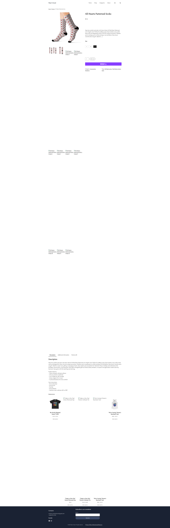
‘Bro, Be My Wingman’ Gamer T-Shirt (55, 413)
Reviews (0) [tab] (74, 355)
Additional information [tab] (63, 355)
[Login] (115, 3)
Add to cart (92, 58)
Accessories (93, 69)
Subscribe (88, 518)
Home (49, 9)
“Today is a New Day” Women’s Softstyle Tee (85, 499)
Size (86, 41)
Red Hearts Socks (116, 69)
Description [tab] (52, 355)
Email (77, 512)
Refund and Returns (97, 524)
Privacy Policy (88, 524)
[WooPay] (103, 64)
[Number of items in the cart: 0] (120, 3)
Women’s (87, 70)
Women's (53, 9)
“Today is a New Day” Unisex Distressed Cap (70, 499)
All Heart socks (108, 69)
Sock (103, 70)
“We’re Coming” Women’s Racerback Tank (100, 499)
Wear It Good (52, 3)
